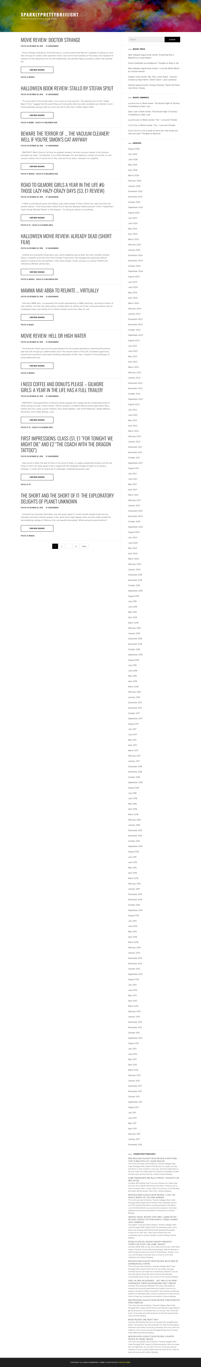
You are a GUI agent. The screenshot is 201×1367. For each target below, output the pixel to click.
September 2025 (135, 207)
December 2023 (135, 319)
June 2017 (132, 734)
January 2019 (134, 633)
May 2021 (132, 484)
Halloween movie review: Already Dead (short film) (66, 238)
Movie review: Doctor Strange (50, 39)
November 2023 (135, 324)
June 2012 (132, 1054)
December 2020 (135, 511)
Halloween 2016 (51, 122)
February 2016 (134, 820)
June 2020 (133, 543)
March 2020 (133, 559)
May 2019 (132, 612)
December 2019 (135, 575)
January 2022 (134, 441)
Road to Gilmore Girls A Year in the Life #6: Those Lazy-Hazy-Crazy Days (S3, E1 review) (63, 187)
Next (84, 546)
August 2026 (133, 149)
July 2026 (132, 154)
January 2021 (134, 505)
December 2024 (135, 255)
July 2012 (132, 1048)
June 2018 (132, 670)
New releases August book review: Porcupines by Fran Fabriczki (154, 1301)
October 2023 (134, 330)
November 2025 (135, 197)
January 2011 (133, 1139)
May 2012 (132, 1059)
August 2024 (133, 276)
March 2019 (133, 623)
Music (31, 324)
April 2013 (132, 1001)
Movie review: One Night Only (143, 1319)
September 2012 (135, 1038)
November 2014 (135, 899)
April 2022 (132, 426)
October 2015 (134, 841)
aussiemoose (53, 46)
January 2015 (134, 889)
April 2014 (132, 937)
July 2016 (132, 793)
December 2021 (135, 447)
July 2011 (132, 1112)
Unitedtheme (124, 1362)
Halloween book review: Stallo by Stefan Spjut (67, 88)
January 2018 (134, 697)
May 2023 (132, 356)
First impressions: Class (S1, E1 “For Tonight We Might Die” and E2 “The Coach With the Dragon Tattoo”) (67, 444)
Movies (32, 77)
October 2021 (134, 457)
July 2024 (132, 282)
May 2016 (132, 804)
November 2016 (135, 772)
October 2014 (134, 905)
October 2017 (134, 713)
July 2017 (132, 729)
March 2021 (133, 495)
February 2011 (134, 1134)
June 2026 (133, 159)
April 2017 (132, 745)
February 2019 (134, 628)
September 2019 (135, 591)
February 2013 (134, 1011)
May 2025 (132, 229)
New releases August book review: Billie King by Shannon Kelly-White (153, 1262)
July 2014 (132, 921)
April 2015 (132, 873)
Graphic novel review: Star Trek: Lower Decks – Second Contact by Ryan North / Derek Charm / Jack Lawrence (152, 78)
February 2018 (134, 692)
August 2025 (133, 213)
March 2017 (133, 750)
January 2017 (134, 761)
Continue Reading (37, 70)
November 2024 (135, 260)
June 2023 (133, 351)
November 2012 (135, 1027)
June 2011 (132, 1118)
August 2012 (133, 1043)
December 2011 (135, 1086)
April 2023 (132, 362)
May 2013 (132, 995)
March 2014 (133, 942)
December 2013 (135, 958)
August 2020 (133, 532)
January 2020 (134, 569)
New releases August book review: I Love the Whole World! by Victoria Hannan (153, 70)
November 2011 (135, 1091)
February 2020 (134, 564)
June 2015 (132, 862)
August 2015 (133, 851)
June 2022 (133, 415)
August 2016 (133, 788)
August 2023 (133, 340)
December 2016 (135, 766)
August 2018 (133, 660)
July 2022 (132, 410)
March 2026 (133, 175)
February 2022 (134, 436)
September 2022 (135, 399)
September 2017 (135, 718)
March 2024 (133, 303)
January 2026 (134, 186)
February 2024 (134, 308)
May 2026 (132, 165)
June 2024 (133, 287)
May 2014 (132, 931)
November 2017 (135, 708)
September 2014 (135, 910)
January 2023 (134, 378)
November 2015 (135, 835)
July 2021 (132, 473)
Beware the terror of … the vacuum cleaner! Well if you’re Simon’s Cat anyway (65, 136)
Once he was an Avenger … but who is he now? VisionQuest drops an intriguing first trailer (152, 1281)
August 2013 (133, 979)
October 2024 (134, 266)
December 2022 (135, 383)
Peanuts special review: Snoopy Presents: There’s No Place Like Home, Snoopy (154, 86)
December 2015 (135, 830)
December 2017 (135, 702)
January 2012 (134, 1080)
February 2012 (134, 1075)
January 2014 (134, 953)
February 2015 (134, 883)
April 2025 (132, 234)
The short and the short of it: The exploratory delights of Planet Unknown (67, 498)
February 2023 (134, 372)
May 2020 (132, 548)
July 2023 (132, 346)
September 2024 (135, 271)
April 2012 (132, 1064)
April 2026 (132, 170)
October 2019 (134, 585)
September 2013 (135, 974)
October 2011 (133, 1096)
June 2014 (132, 926)
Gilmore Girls (47, 225)
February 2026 (134, 181)
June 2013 (132, 990)
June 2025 (132, 223)
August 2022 (133, 404)
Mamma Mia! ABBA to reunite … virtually (60, 290)
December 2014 (135, 894)
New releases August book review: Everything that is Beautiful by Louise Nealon (151, 56)
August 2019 (133, 596)
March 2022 (133, 431)
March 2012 (133, 1070)
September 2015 (135, 846)
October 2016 (134, 777)
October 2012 (134, 1032)
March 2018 (133, 686)
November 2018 (135, 644)
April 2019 (132, 617)
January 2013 (134, 1016)
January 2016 (134, 825)
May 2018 (132, 676)
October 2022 (134, 394)
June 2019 (132, 607)
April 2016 (132, 809)
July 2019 (132, 601)
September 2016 (135, 782)
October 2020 (134, 521)
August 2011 (133, 1107)
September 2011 (135, 1102)
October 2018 (134, 649)
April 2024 (132, 298)
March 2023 (133, 367)
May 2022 (132, 420)
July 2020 (132, 537)
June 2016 (132, 798)
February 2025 (134, 244)
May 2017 (132, 740)
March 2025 (133, 239)
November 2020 (135, 516)
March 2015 (133, 878)
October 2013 (134, 969)
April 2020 (132, 553)
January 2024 (134, 314)
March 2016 (133, 814)
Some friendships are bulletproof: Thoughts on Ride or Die (153, 63)
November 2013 (135, 963)
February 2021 (134, 500)
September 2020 (135, 527)
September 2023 (135, 335)
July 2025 (132, 218)
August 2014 (133, 915)
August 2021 (133, 468)
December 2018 (135, 638)
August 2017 (133, 724)
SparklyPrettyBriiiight (50, 14)
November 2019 (135, 580)
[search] (179, 16)
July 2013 (132, 985)
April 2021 (132, 489)
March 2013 (133, 1006)
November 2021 (135, 452)
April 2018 (132, 681)
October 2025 (134, 202)
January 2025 (134, 250)
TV (30, 225)
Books (31, 122)
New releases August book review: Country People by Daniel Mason (151, 1337)
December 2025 (135, 191)
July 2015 (132, 857)
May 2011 (132, 1123)
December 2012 (135, 1022)
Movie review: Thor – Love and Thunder (160, 120)
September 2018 (135, 654)
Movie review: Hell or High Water (53, 335)
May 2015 (132, 867)
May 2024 (132, 292)
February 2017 (134, 756)
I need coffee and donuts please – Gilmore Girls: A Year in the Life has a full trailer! (62, 386)
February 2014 (134, 947)
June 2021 (132, 479)
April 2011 (132, 1128)
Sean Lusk (132, 111)
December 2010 (135, 1144)
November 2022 (135, 388)
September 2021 (135, 463)
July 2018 (132, 665)
